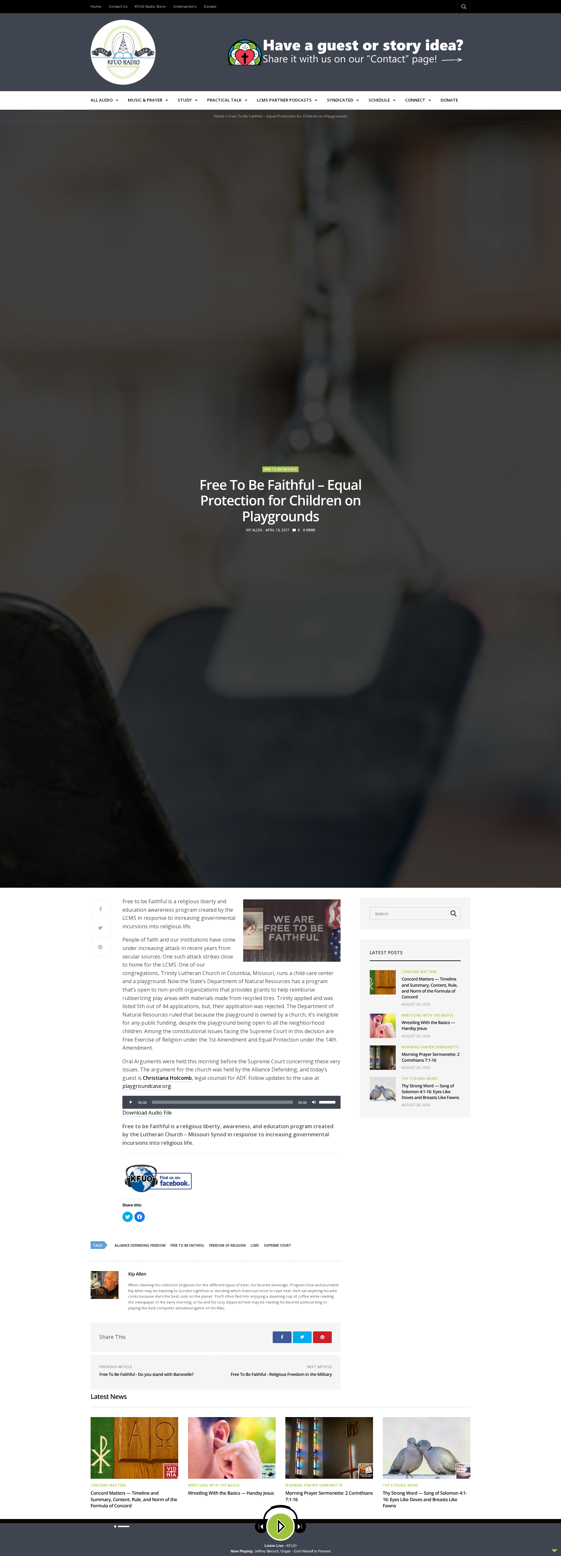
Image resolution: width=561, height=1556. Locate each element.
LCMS (255, 1245)
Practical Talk (224, 100)
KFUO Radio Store (150, 6)
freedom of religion (227, 1245)
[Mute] (314, 1102)
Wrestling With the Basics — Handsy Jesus (231, 1493)
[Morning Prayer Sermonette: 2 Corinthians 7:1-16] (383, 1057)
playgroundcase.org (146, 1086)
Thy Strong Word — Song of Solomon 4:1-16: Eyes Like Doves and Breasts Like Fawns (430, 1091)
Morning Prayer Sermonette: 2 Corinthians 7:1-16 (430, 1057)
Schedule (379, 100)
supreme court (277, 1245)
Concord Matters (419, 971)
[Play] (131, 1102)
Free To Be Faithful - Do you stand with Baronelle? (146, 1374)
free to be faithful (187, 1245)
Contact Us (118, 6)
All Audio (102, 100)
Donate (210, 6)
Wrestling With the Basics (428, 1015)
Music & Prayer (145, 100)
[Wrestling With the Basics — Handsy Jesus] (383, 1026)
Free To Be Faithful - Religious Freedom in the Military (281, 1374)
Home (96, 6)
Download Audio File (147, 1112)
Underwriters (184, 6)
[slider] (328, 1101)
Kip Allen (254, 530)
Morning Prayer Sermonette (430, 1047)
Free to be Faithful (280, 469)
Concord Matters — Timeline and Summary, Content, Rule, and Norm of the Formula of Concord (430, 988)
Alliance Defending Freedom (140, 1245)
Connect (415, 100)
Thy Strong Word (419, 1078)
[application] (231, 1102)
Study (185, 100)
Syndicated (340, 100)
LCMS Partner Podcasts (284, 100)
